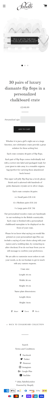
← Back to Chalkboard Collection (25, 324)
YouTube (26, 375)
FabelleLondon (28, 381)
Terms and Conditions (25, 349)
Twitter (26, 359)
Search (25, 345)
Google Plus (26, 371)
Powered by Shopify (25, 385)
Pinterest (26, 363)
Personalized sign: (12, 119)
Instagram (26, 367)
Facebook (26, 355)
